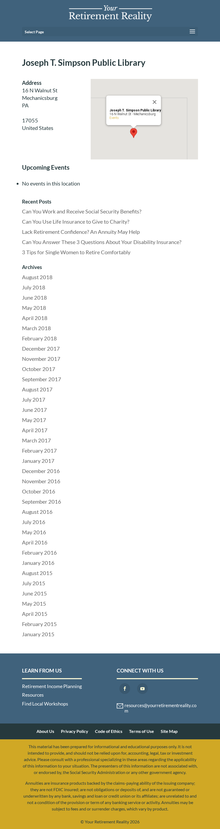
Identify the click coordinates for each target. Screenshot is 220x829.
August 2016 (37, 511)
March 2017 (36, 440)
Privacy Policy (74, 731)
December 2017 (41, 348)
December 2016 (41, 471)
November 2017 (41, 358)
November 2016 (41, 481)
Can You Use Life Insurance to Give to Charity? (75, 221)
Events (114, 118)
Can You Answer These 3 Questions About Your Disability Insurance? (101, 242)
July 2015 (33, 583)
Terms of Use (141, 731)
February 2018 (39, 338)
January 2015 (38, 634)
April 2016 (34, 542)
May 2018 (34, 307)
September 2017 (41, 379)
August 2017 (37, 389)
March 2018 (36, 328)
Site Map (169, 731)
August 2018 (37, 277)
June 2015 (34, 593)
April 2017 (34, 430)
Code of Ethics (108, 731)
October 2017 (38, 369)
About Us (45, 731)
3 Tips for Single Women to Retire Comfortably (76, 252)
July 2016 (33, 522)
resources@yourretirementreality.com (160, 706)
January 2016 (38, 562)
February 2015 (39, 624)
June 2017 (34, 409)
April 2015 (34, 613)
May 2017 (34, 420)
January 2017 (38, 460)
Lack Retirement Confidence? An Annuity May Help (81, 231)
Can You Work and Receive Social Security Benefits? (81, 211)
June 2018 (34, 297)
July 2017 (33, 399)
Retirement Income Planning (52, 686)
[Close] (154, 102)
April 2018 (34, 318)
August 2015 (37, 573)
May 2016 (34, 532)
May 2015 (34, 603)
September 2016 (41, 501)
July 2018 (33, 287)
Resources (33, 695)
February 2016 (39, 552)
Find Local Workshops (45, 704)
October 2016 (38, 491)
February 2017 (39, 450)
